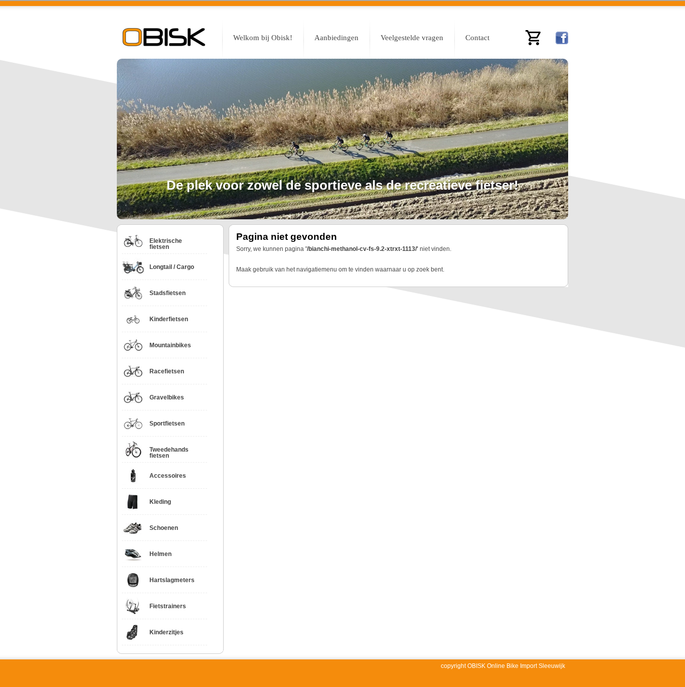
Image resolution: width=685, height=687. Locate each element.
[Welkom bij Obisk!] (164, 38)
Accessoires (167, 475)
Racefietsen (166, 371)
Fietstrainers (167, 606)
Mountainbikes (170, 345)
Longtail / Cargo (171, 266)
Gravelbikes (166, 397)
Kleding (160, 501)
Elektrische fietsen (165, 243)
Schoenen (163, 527)
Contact (477, 38)
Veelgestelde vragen (412, 38)
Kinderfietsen (168, 319)
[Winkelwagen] (533, 38)
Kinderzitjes (166, 632)
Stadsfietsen (167, 293)
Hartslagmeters (172, 580)
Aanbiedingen (336, 38)
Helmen (160, 554)
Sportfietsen (167, 423)
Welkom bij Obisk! (262, 38)
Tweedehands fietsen (169, 452)
